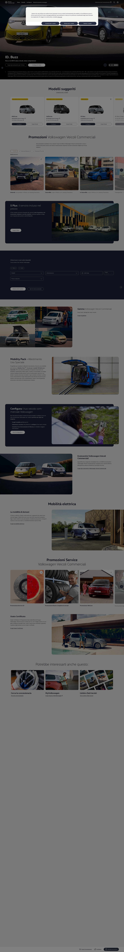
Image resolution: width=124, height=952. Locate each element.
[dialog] (62, 476)
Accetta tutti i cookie (50, 23)
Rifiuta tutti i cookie (69, 23)
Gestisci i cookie (87, 23)
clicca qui (60, 17)
